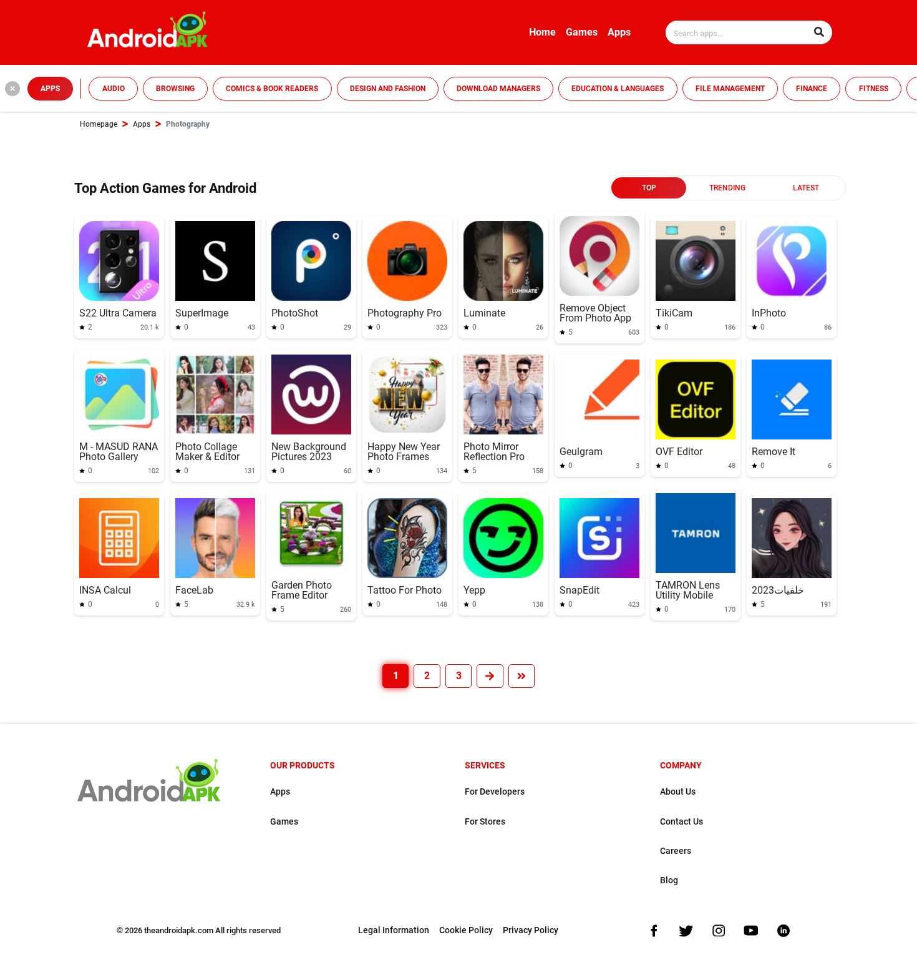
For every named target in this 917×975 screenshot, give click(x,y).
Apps (619, 32)
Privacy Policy (530, 930)
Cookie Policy (466, 930)
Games (582, 32)
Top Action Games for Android (165, 188)
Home (542, 32)
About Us (678, 791)
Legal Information (393, 930)
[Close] (12, 88)
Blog (669, 880)
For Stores (485, 821)
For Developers (495, 791)
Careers (675, 851)
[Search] (819, 32)
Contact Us (681, 821)
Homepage (98, 124)
